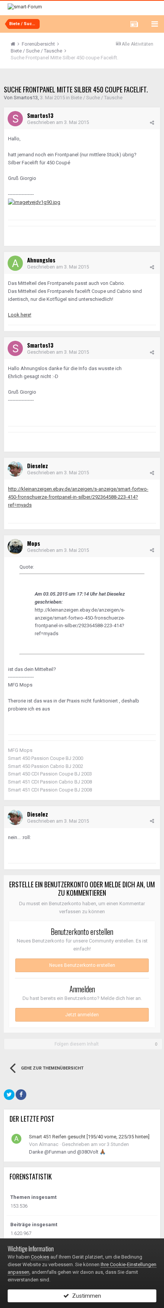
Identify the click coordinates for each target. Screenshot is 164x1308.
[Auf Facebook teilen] (21, 1094)
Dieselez (37, 465)
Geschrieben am (58, 122)
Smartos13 (26, 97)
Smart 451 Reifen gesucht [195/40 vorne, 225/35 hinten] (89, 1137)
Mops (33, 543)
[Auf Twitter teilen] (9, 1094)
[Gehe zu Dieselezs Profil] (15, 469)
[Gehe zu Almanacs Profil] (16, 1139)
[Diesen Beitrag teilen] (152, 123)
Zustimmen (85, 1295)
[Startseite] (16, 44)
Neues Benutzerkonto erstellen (82, 965)
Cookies (40, 1257)
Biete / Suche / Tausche (96, 97)
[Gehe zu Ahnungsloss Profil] (15, 263)
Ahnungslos (41, 260)
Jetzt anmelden (82, 1014)
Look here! (19, 315)
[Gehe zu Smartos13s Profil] (15, 118)
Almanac (48, 1144)
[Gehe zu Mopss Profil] (15, 546)
